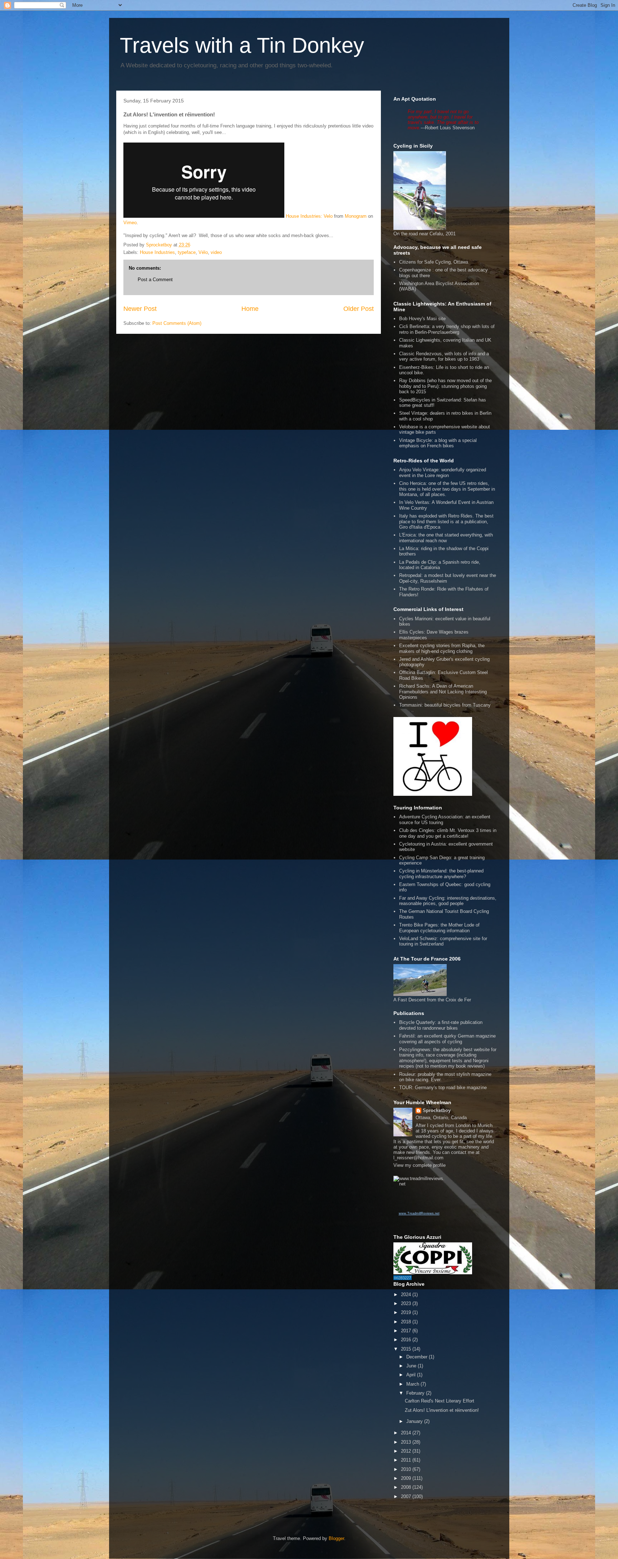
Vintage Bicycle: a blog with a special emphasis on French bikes (438, 443)
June (412, 1365)
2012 (406, 1451)
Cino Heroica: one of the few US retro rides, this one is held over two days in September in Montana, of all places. (447, 489)
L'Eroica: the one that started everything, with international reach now (446, 537)
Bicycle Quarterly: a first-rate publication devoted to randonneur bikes (440, 1025)
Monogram (356, 216)
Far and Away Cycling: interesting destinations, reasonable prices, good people (447, 900)
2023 (406, 1303)
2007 (406, 1496)
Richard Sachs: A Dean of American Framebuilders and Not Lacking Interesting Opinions (443, 691)
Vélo (203, 252)
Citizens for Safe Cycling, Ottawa (433, 262)
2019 (406, 1312)
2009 (406, 1478)
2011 (406, 1460)
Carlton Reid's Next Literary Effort (439, 1401)
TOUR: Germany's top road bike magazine (443, 1087)
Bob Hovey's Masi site (422, 318)
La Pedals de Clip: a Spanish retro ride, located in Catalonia (439, 565)
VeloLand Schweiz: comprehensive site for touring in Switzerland (443, 941)
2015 (406, 1349)
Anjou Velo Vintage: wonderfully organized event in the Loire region (442, 472)
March (413, 1384)
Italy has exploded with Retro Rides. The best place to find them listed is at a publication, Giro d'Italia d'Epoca (446, 521)
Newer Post (140, 308)
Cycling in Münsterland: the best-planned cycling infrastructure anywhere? (441, 873)
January (415, 1421)
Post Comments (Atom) (176, 323)
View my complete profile (419, 1165)
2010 (406, 1469)
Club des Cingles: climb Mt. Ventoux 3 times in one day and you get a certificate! (447, 833)
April (411, 1374)
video (216, 252)
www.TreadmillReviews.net (419, 1213)
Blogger (336, 1538)
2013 (406, 1442)
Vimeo (130, 222)
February (416, 1393)
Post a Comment (155, 279)
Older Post (358, 308)
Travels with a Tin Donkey (242, 45)
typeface (187, 252)
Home (250, 308)
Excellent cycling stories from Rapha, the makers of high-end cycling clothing (442, 648)
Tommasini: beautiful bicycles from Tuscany (445, 705)
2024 (406, 1294)
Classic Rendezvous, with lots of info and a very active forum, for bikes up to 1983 (444, 356)
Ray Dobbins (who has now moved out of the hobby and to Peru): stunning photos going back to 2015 (445, 386)
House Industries (157, 252)
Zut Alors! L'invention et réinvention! (442, 1410)
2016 (406, 1339)
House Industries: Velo (309, 216)
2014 (406, 1432)
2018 (406, 1321)
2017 (406, 1330)
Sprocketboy (437, 1110)
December (417, 1357)
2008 (406, 1487)
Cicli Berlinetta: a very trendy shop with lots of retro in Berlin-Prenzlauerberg (447, 329)
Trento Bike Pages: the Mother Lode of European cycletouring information (439, 927)
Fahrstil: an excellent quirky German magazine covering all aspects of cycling (447, 1038)
